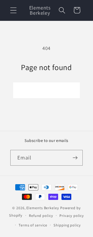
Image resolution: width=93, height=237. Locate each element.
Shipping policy (67, 225)
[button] (13, 10)
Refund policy (41, 215)
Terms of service (33, 225)
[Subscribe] (75, 158)
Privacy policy (71, 215)
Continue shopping (46, 90)
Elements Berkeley (42, 207)
